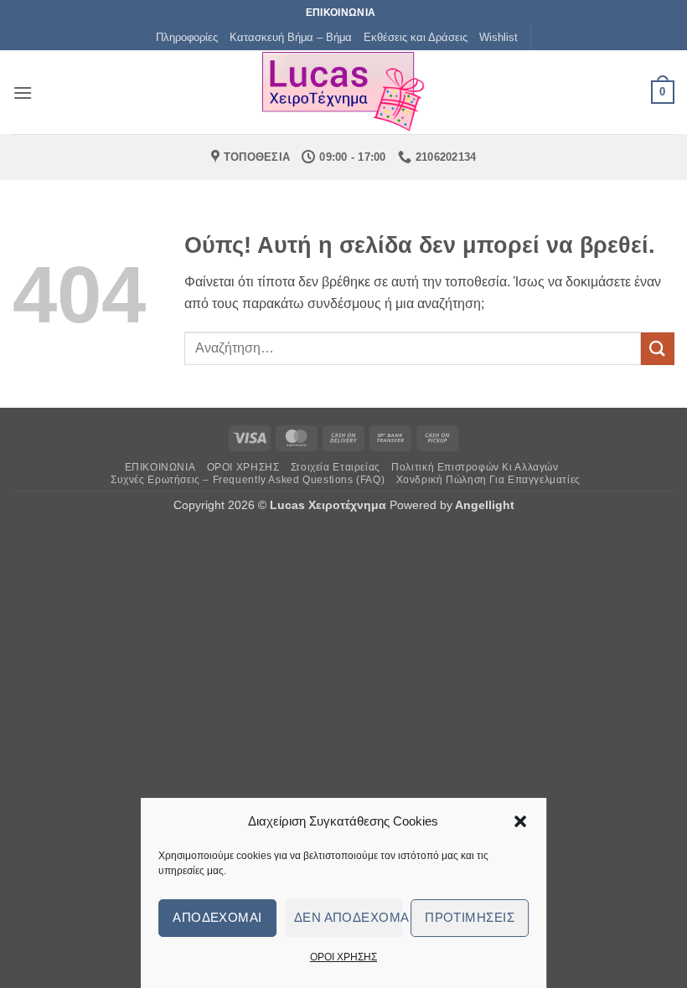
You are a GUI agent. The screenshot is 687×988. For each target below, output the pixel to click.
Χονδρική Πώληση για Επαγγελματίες (488, 480)
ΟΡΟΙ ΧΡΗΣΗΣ (343, 957)
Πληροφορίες (187, 37)
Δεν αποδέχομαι (348, 917)
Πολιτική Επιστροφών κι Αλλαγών (474, 467)
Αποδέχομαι (217, 917)
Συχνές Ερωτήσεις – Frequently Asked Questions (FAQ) (248, 480)
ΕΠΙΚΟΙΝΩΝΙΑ (160, 467)
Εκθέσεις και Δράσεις (415, 37)
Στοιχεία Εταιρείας (335, 467)
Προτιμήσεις (469, 917)
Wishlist (498, 37)
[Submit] (657, 348)
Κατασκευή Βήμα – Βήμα (291, 37)
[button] (520, 821)
